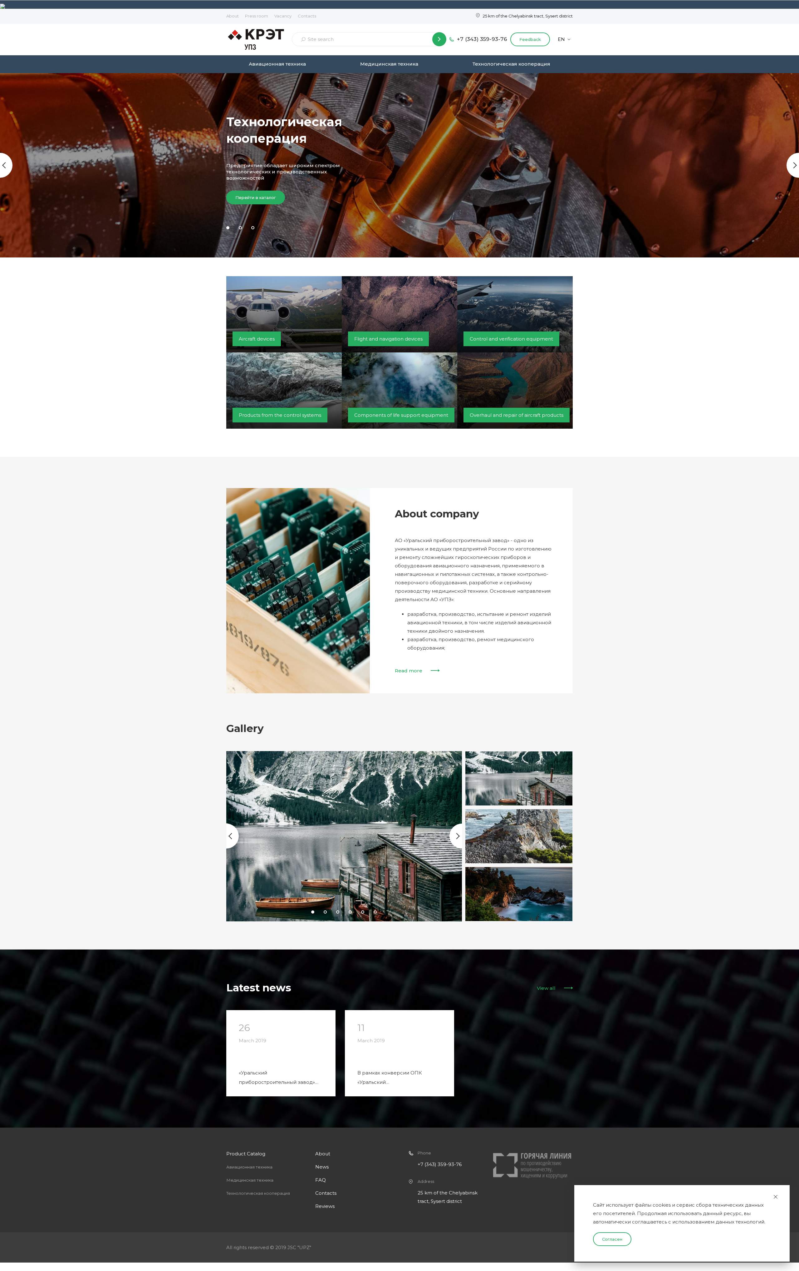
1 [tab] (227, 227)
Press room (256, 15)
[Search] (439, 39)
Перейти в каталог (255, 197)
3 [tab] (252, 227)
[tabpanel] (399, 165)
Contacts (307, 15)
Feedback (530, 39)
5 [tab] (362, 912)
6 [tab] (375, 912)
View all (546, 988)
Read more (408, 670)
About (232, 15)
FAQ (320, 1180)
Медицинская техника (389, 64)
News (322, 1167)
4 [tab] (350, 912)
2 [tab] (240, 227)
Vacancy (283, 15)
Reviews (325, 1206)
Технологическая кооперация (511, 64)
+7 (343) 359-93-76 (482, 39)
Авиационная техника (277, 64)
